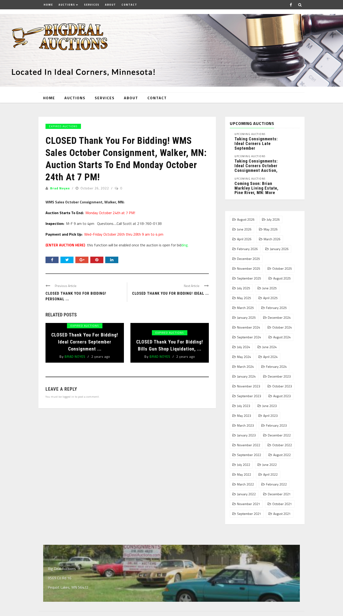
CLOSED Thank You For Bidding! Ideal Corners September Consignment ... (84, 342)
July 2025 (243, 288)
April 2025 (270, 298)
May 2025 (244, 298)
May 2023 (244, 415)
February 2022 (276, 484)
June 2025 (269, 288)
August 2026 (246, 219)
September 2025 (249, 278)
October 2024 (282, 327)
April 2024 (270, 356)
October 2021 (282, 504)
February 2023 (276, 425)
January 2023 (246, 435)
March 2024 (245, 366)
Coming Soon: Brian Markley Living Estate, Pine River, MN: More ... (256, 190)
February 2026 (247, 249)
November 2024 (248, 327)
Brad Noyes (60, 188)
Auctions (67, 5)
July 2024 (243, 347)
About (110, 5)
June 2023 (269, 406)
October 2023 (282, 386)
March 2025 (245, 307)
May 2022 (244, 474)
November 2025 (248, 268)
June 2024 (269, 347)
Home (48, 5)
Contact (129, 5)
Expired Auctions (63, 126)
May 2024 (244, 356)
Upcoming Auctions (250, 134)
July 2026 (273, 219)
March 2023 (245, 425)
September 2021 (249, 513)
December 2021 (279, 494)
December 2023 (279, 376)
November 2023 (248, 386)
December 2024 (279, 317)
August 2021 (282, 513)
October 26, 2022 (95, 188)
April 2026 (244, 239)
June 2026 (244, 229)
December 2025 (248, 258)
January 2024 (246, 376)
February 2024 (276, 366)
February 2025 (276, 307)
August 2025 (282, 278)
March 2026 (272, 239)
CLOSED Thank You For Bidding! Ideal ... (170, 293)
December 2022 (279, 435)
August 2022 (282, 455)
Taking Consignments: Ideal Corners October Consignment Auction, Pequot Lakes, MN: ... (256, 168)
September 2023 (249, 396)
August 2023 (282, 396)
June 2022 (269, 464)
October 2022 (282, 445)
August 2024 (282, 337)
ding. (185, 245)
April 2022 (270, 474)
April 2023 (270, 415)
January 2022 (246, 494)
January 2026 (279, 249)
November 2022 (248, 445)
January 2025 (246, 317)
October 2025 (282, 268)
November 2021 (248, 504)
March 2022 (245, 484)
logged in (68, 397)
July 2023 (243, 406)
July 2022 (243, 464)
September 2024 (249, 337)
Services (91, 5)
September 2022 (249, 455)
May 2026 (271, 229)
